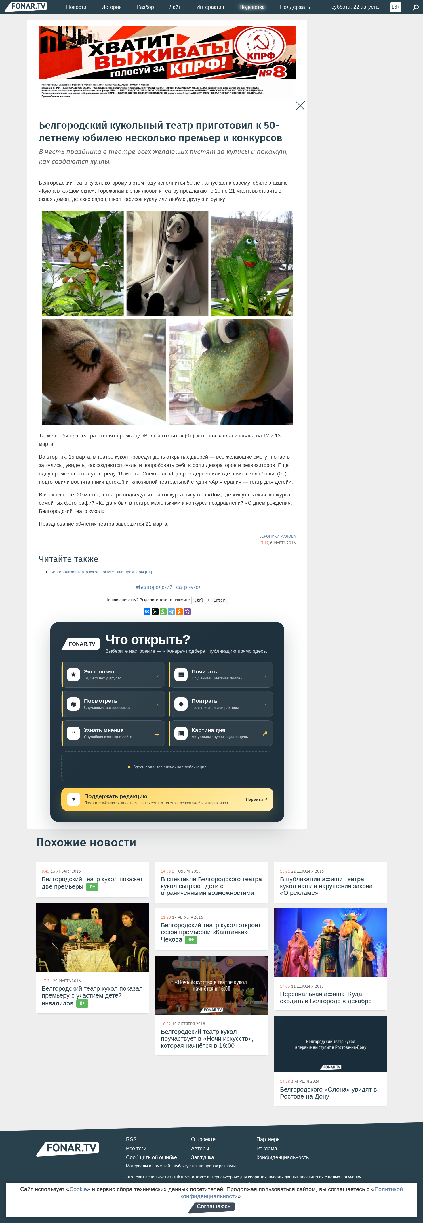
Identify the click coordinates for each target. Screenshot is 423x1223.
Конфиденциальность (282, 1157)
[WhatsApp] (163, 611)
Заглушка (202, 1157)
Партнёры (268, 1139)
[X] (155, 611)
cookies (178, 1176)
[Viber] (187, 611)
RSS (131, 1139)
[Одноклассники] (179, 611)
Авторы (200, 1148)
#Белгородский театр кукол (169, 587)
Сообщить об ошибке (151, 1157)
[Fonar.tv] (25, 7)
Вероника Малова (277, 536)
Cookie (78, 1189)
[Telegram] (171, 611)
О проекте (203, 1139)
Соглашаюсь (213, 1206)
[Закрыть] (300, 106)
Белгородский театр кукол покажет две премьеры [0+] (101, 572)
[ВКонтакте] (147, 611)
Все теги (136, 1148)
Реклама (266, 1148)
